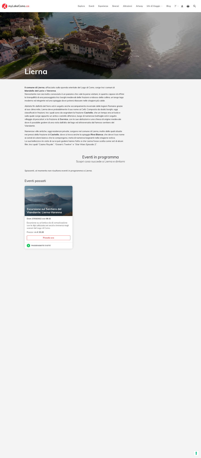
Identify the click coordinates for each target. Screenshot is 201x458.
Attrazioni (127, 6)
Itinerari (115, 6)
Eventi (91, 6)
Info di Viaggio (153, 6)
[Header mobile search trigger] (194, 6)
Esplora (81, 6)
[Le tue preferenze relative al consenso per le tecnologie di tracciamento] (196, 453)
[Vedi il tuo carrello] (188, 6)
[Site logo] (16, 6)
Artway (139, 6)
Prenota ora (48, 238)
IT (175, 6)
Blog (169, 6)
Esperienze (103, 6)
